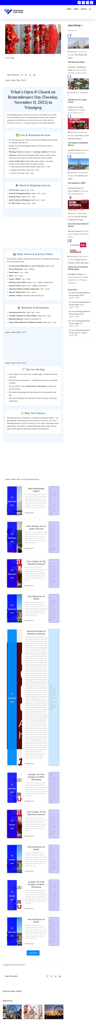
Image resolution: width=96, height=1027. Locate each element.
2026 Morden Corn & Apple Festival (36, 527)
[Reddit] (30, 75)
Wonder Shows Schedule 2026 (12, 1009)
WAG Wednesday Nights (36, 490)
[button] (90, 9)
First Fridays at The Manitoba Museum (36, 562)
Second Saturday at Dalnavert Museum (36, 632)
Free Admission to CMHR (36, 597)
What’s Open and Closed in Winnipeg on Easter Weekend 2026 (33, 1007)
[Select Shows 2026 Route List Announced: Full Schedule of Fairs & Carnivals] (53, 1012)
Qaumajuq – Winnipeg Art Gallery (54, 493)
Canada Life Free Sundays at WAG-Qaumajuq (36, 777)
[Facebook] (22, 75)
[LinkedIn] (34, 75)
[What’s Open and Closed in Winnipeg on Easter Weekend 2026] (33, 1012)
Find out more (29, 513)
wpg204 (7, 965)
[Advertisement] (33, 231)
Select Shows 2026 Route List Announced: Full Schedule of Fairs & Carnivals (54, 1006)
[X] (26, 75)
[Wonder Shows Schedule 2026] (12, 1012)
